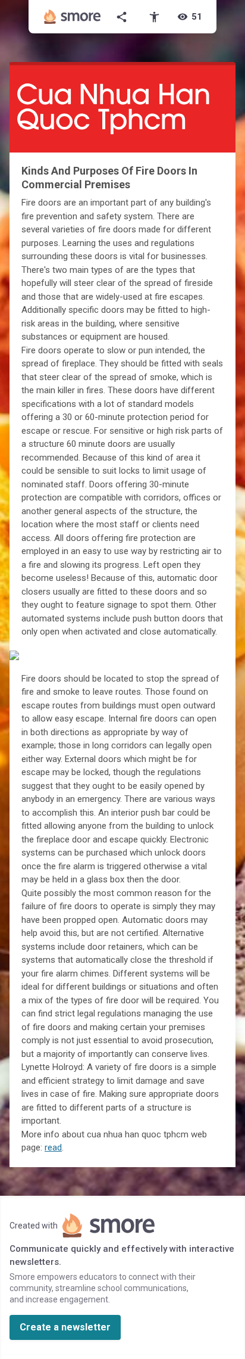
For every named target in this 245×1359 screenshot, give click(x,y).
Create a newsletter (65, 1327)
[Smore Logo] (72, 16)
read (53, 1147)
